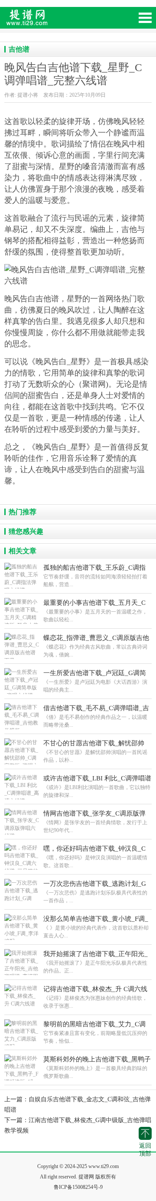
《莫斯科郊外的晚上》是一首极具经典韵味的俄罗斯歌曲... (97, 1067)
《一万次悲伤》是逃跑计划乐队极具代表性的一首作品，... (95, 892)
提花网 (65, 21)
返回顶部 (145, 1149)
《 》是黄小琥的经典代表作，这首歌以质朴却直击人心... (96, 927)
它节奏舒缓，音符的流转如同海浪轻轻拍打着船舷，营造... (95, 575)
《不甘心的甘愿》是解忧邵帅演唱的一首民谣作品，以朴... (95, 751)
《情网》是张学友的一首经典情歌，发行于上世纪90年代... (95, 821)
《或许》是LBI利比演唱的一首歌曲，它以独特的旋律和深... (97, 786)
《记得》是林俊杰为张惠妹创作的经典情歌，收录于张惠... (95, 997)
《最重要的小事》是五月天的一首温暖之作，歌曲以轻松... (95, 611)
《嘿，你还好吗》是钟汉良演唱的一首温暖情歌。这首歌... (95, 856)
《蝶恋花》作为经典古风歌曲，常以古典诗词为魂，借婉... (96, 646)
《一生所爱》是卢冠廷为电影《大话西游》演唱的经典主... (95, 681)
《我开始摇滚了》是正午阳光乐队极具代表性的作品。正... (95, 962)
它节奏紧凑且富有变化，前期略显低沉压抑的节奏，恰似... (95, 1032)
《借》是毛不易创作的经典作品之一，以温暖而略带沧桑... (96, 716)
